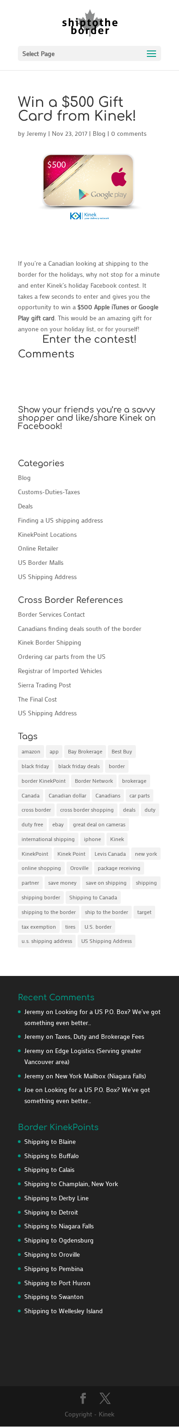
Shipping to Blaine (50, 1141)
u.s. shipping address (47, 940)
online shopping (41, 867)
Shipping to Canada (93, 897)
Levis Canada (110, 853)
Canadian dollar (67, 795)
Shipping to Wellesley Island (63, 1310)
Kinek (117, 838)
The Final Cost (37, 699)
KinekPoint (35, 853)
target (144, 911)
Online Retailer (38, 548)
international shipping (48, 838)
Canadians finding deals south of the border (79, 628)
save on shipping (106, 882)
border (117, 765)
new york (146, 853)
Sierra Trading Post (44, 684)
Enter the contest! (89, 339)
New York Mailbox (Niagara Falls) (100, 1075)
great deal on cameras (99, 824)
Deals (25, 506)
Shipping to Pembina (53, 1268)
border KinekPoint (44, 780)
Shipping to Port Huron (57, 1282)
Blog (99, 133)
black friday (35, 765)
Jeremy (36, 133)
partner (30, 882)
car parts (139, 795)
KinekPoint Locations (47, 534)
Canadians (107, 795)
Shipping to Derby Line (56, 1197)
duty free (32, 824)
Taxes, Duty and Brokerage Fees (99, 1036)
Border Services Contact (51, 614)
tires (70, 926)
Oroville (79, 867)
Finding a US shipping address (60, 520)
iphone (92, 838)
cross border (36, 809)
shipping (146, 882)
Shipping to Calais (49, 1169)
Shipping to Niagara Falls (59, 1225)
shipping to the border (49, 911)
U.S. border (98, 926)
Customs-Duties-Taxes (49, 491)
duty (150, 809)
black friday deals (79, 765)
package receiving (119, 867)
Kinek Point (71, 853)
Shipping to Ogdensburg (59, 1240)
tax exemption (39, 926)
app (54, 751)
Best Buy (122, 751)
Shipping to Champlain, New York (71, 1183)
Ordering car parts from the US (62, 656)
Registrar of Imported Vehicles (60, 670)
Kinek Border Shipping (49, 642)
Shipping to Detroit (51, 1212)
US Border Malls (40, 562)
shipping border (41, 897)
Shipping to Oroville (52, 1254)
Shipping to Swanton (54, 1296)
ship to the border (106, 911)
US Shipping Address (47, 576)
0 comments (128, 133)
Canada (30, 795)
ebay (58, 824)
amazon (31, 751)
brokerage (134, 780)
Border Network (94, 780)
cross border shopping (87, 809)
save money (62, 882)
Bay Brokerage (85, 751)
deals (129, 809)
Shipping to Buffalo (51, 1155)
